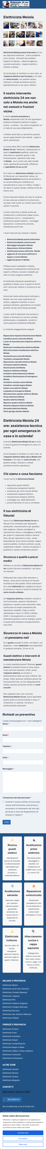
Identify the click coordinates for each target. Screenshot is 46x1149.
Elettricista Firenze (10, 1029)
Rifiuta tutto (23, 1144)
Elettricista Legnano (11, 996)
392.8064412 (12, 1099)
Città (6, 757)
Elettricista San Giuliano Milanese (17, 1014)
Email (6, 735)
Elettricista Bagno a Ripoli (13, 1047)
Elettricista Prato (10, 1033)
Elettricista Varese (10, 1077)
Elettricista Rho (9, 1000)
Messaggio (8, 769)
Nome (6, 724)
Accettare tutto (23, 1133)
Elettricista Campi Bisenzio (14, 1044)
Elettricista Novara (10, 1073)
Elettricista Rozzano (11, 1011)
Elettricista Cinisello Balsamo (15, 992)
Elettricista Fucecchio (12, 1054)
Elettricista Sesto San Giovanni (16, 989)
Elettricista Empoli (10, 1040)
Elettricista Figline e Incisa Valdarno (18, 1051)
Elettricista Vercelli (10, 1069)
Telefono (7, 746)
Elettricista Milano (10, 985)
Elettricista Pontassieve (13, 1058)
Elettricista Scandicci (11, 1036)
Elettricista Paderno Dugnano (15, 1003)
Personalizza (23, 1138)
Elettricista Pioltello (11, 1018)
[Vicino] (43, 1114)
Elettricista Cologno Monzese (15, 1007)
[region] (23, 1130)
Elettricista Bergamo (11, 1080)
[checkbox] (3, 801)
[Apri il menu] (41, 4)
